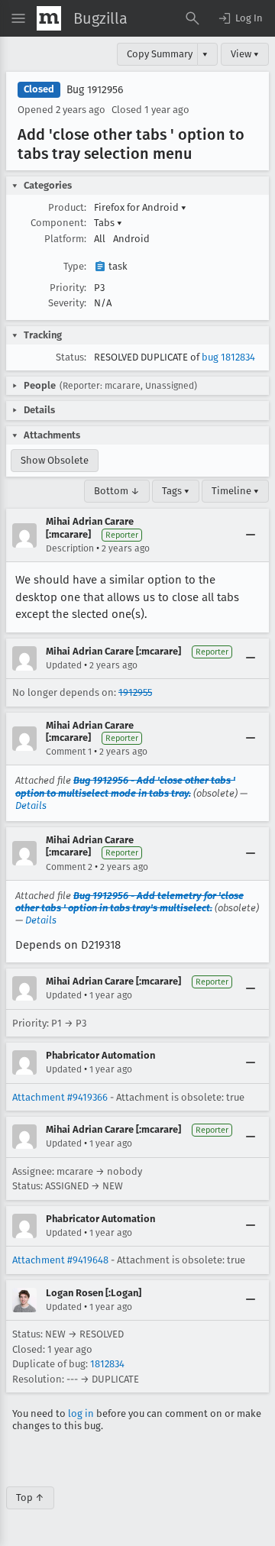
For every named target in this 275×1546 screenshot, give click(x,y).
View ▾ (245, 54)
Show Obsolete (55, 460)
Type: (74, 266)
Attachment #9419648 (60, 1260)
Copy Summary (159, 54)
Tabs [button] (108, 222)
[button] (240, 18)
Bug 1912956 (94, 89)
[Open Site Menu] (18, 18)
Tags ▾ (175, 490)
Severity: (67, 303)
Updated (64, 665)
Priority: (68, 287)
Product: (67, 207)
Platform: (65, 238)
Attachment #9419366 (60, 1097)
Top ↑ (30, 1497)
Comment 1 (69, 751)
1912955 (135, 692)
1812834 (107, 1364)
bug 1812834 (228, 357)
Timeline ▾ (235, 490)
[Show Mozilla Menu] (49, 18)
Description (70, 548)
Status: (71, 357)
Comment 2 (69, 867)
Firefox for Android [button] (140, 207)
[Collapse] (250, 535)
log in (81, 1413)
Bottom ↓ (117, 490)
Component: (58, 222)
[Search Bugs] (192, 18)
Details (31, 805)
